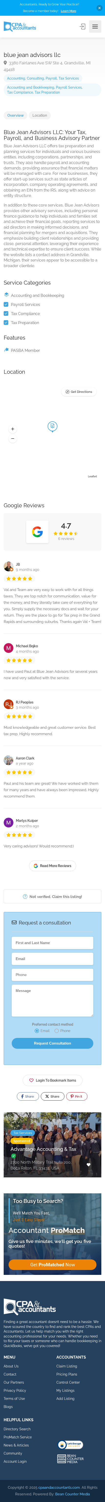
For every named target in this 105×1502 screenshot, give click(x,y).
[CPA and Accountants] (20, 26)
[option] (52, 1148)
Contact (10, 1374)
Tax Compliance (20, 92)
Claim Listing (66, 1366)
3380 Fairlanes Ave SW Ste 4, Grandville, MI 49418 (47, 66)
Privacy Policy (15, 1390)
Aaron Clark (25, 758)
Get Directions (81, 392)
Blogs (8, 1407)
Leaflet (92, 476)
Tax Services (69, 78)
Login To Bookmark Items (56, 1080)
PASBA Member (25, 350)
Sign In (83, 26)
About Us (11, 1366)
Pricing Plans (66, 1374)
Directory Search (17, 1429)
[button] (13, 429)
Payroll (51, 78)
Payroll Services (69, 87)
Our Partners (14, 1382)
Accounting (16, 78)
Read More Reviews (55, 866)
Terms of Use (14, 1399)
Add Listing (65, 1399)
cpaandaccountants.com (59, 1487)
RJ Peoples (24, 702)
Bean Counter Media (72, 1494)
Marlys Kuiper (27, 821)
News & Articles (16, 1445)
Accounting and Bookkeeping (30, 87)
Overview (15, 115)
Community (13, 1453)
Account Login (15, 1461)
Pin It (78, 1096)
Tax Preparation (47, 92)
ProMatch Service (18, 1437)
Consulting (35, 78)
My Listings (65, 1390)
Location (39, 115)
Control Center (68, 1382)
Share (29, 1096)
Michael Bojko (27, 646)
